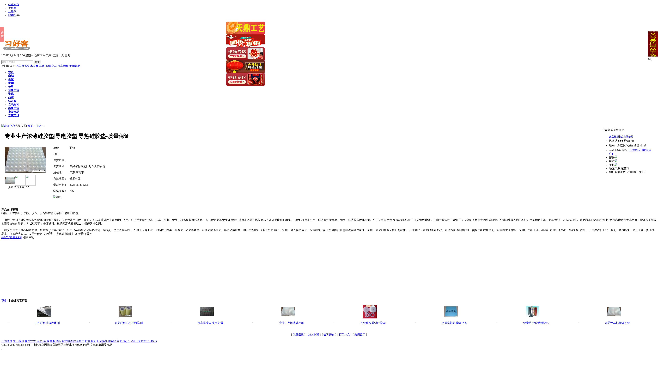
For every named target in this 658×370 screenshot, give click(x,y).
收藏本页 (13, 4)
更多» (4, 300)
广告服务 (90, 341)
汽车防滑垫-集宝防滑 (210, 322)
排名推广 (78, 341)
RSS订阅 (125, 341)
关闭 (650, 59)
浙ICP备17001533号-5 (144, 341)
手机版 (12, 8)
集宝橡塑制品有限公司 (621, 136)
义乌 (54, 65)
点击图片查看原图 (19, 187)
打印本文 (344, 334)
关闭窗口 (359, 334)
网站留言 (113, 341)
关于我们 (18, 341)
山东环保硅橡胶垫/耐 (47, 322)
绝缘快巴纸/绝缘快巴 (536, 322)
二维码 (12, 11)
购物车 (12, 15)
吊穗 (48, 65)
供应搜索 (298, 334)
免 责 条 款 (42, 341)
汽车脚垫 (63, 65)
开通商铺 (6, 341)
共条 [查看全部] (11, 237)
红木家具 (32, 65)
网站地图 (67, 341)
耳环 (42, 65)
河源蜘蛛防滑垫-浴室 (454, 322)
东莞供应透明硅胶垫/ (373, 322)
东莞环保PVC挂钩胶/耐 (129, 322)
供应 (38, 125)
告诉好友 (329, 334)
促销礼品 (74, 65)
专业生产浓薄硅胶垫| (291, 322)
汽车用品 (21, 65)
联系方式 (30, 341)
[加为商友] (635, 150)
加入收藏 (313, 334)
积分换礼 (102, 341)
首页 (30, 125)
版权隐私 (55, 341)
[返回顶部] (1, 348)
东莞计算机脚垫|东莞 (617, 322)
